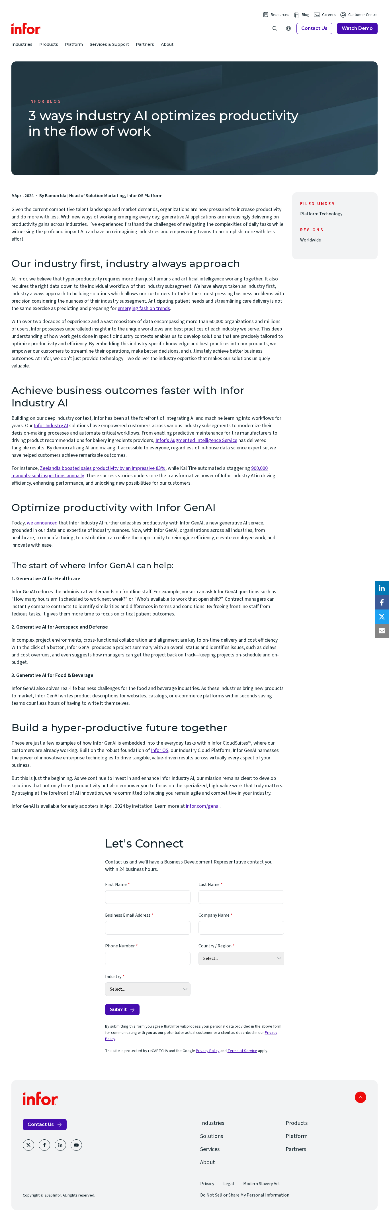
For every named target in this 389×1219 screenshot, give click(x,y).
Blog (306, 15)
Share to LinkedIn (382, 588)
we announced (42, 522)
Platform (74, 44)
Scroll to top (360, 1097)
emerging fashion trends (144, 308)
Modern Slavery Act (261, 1184)
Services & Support (109, 44)
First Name (116, 884)
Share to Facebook (382, 602)
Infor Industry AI (51, 425)
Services (210, 1149)
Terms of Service (242, 1051)
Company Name (214, 915)
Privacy (207, 1184)
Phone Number (120, 946)
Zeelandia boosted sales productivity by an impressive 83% (102, 468)
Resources (280, 15)
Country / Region (215, 946)
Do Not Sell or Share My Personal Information (244, 1195)
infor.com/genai (203, 806)
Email (382, 631)
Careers (329, 15)
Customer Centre (363, 15)
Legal (228, 1184)
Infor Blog (44, 101)
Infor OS (159, 750)
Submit (118, 1009)
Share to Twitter (382, 617)
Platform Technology (321, 214)
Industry (113, 977)
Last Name (209, 884)
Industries (21, 44)
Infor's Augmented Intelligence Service (196, 440)
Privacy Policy (208, 1051)
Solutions (211, 1136)
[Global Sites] (288, 28)
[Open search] (275, 28)
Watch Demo (357, 28)
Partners (145, 44)
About (167, 44)
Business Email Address (127, 915)
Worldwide (310, 240)
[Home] (26, 28)
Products (48, 44)
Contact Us (314, 28)
